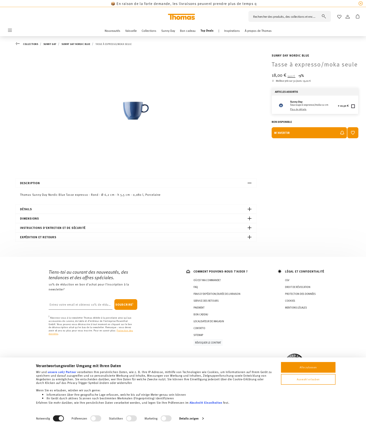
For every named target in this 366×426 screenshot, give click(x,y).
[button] (112, 31)
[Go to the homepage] (181, 17)
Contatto (199, 328)
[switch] (95, 418)
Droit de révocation (297, 287)
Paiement (199, 307)
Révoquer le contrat (208, 342)
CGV (287, 280)
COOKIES (290, 300)
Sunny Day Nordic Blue (76, 44)
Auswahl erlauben (308, 379)
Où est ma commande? (207, 280)
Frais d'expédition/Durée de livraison (216, 294)
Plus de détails (298, 109)
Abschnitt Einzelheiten (205, 402)
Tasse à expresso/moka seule (114, 44)
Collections (30, 44)
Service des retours (206, 300)
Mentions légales (296, 307)
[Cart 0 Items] (356, 16)
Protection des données (300, 294)
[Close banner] (360, 3)
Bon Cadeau (200, 314)
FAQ (195, 287)
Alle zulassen (308, 367)
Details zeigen (189, 418)
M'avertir (282, 132)
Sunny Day (49, 44)
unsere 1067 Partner (62, 372)
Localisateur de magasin (208, 321)
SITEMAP (198, 335)
